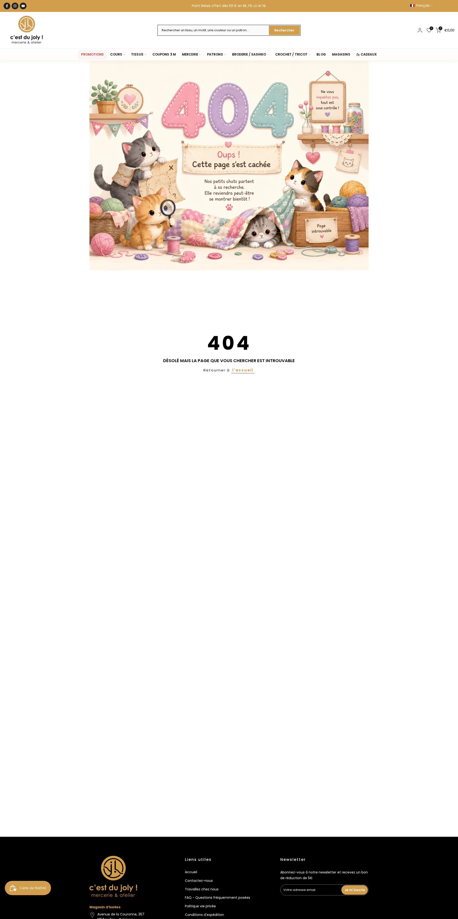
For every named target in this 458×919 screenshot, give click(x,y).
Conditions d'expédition (204, 914)
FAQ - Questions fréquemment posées (217, 897)
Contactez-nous (199, 880)
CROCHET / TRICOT (291, 54)
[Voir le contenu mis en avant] (229, 165)
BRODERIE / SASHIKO (249, 54)
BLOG (321, 54)
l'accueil (242, 370)
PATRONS (215, 54)
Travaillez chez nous (202, 889)
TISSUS (137, 54)
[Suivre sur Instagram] (15, 6)
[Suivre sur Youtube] (23, 6)
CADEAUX (369, 54)
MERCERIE (190, 54)
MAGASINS (341, 54)
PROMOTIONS (92, 54)
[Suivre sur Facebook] (7, 6)
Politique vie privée (200, 906)
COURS (116, 54)
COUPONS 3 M (164, 54)
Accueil (191, 872)
